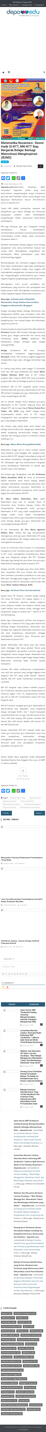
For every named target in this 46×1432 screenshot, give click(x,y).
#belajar (22, 1318)
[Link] (25, 974)
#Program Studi (28, 1383)
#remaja (30, 1387)
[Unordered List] (17, 974)
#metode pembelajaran (32, 804)
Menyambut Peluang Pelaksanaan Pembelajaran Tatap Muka (21, 859)
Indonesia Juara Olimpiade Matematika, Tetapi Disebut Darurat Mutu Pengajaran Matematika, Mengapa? (20, 302)
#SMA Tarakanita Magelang (14, 1405)
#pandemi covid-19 (11, 1366)
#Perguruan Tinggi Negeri (14, 1379)
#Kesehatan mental (31, 1335)
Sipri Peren (19, 947)
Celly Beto (21, 863)
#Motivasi (28, 1353)
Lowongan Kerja (26, 5)
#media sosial (26, 1348)
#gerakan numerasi (9, 801)
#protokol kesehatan (12, 1387)
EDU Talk (5, 162)
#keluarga (36, 1331)
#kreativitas (8, 1339)
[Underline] (8, 974)
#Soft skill (35, 1405)
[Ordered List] (14, 974)
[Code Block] (23, 974)
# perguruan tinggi (11, 1374)
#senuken (7, 1396)
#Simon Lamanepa (26, 1396)
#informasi (8, 1331)
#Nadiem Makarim (11, 1361)
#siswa (24, 1400)
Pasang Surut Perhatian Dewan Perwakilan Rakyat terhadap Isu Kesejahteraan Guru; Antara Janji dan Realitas (31, 1076)
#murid (6, 1357)
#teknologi (33, 1409)
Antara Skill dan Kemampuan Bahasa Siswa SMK (40, 813)
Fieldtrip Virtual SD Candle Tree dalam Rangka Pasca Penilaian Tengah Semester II (8, 813)
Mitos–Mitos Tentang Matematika (26, 444)
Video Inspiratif (14, 5)
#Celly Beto (8, 1322)
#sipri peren (9, 1400)
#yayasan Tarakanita (11, 1414)
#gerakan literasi (35, 798)
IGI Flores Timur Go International (25, 590)
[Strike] (11, 974)
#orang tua (30, 1361)
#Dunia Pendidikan (11, 1326)
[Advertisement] (23, 46)
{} (28, 974)
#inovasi (22, 1331)
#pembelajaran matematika (30, 807)
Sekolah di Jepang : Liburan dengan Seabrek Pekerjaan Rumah (20, 942)
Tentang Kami (39, 5)
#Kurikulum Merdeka (28, 1339)
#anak (6, 1313)
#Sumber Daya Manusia (13, 1409)
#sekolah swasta (25, 1392)
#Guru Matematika (27, 801)
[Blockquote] (20, 974)
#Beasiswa (8, 1318)
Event (4, 5)
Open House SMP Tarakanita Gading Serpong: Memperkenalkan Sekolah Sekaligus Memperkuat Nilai (28, 1016)
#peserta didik (9, 1383)
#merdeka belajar (10, 1353)
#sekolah (7, 1392)
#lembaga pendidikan (12, 1344)
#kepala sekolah (10, 1335)
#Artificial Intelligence (25, 1313)
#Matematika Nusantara (11, 804)
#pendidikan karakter (12, 1370)
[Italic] (6, 974)
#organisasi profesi (9, 807)
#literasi (31, 1344)
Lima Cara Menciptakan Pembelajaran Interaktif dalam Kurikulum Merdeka (21, 900)
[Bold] (3, 974)
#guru (28, 1326)
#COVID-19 (24, 1322)
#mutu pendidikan (24, 1357)
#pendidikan (31, 1366)
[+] (31, 974)
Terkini (11, 1004)
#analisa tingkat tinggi (17, 798)
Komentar (34, 1004)
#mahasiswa (8, 1348)
